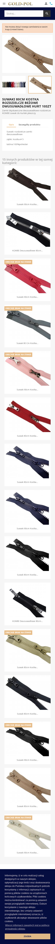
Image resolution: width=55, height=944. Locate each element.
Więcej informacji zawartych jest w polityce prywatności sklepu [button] (27, 927)
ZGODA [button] (27, 936)
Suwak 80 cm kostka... (27, 343)
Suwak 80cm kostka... (27, 435)
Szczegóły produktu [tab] (29, 124)
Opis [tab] (11, 124)
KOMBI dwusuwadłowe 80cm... (27, 250)
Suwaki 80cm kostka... (27, 204)
